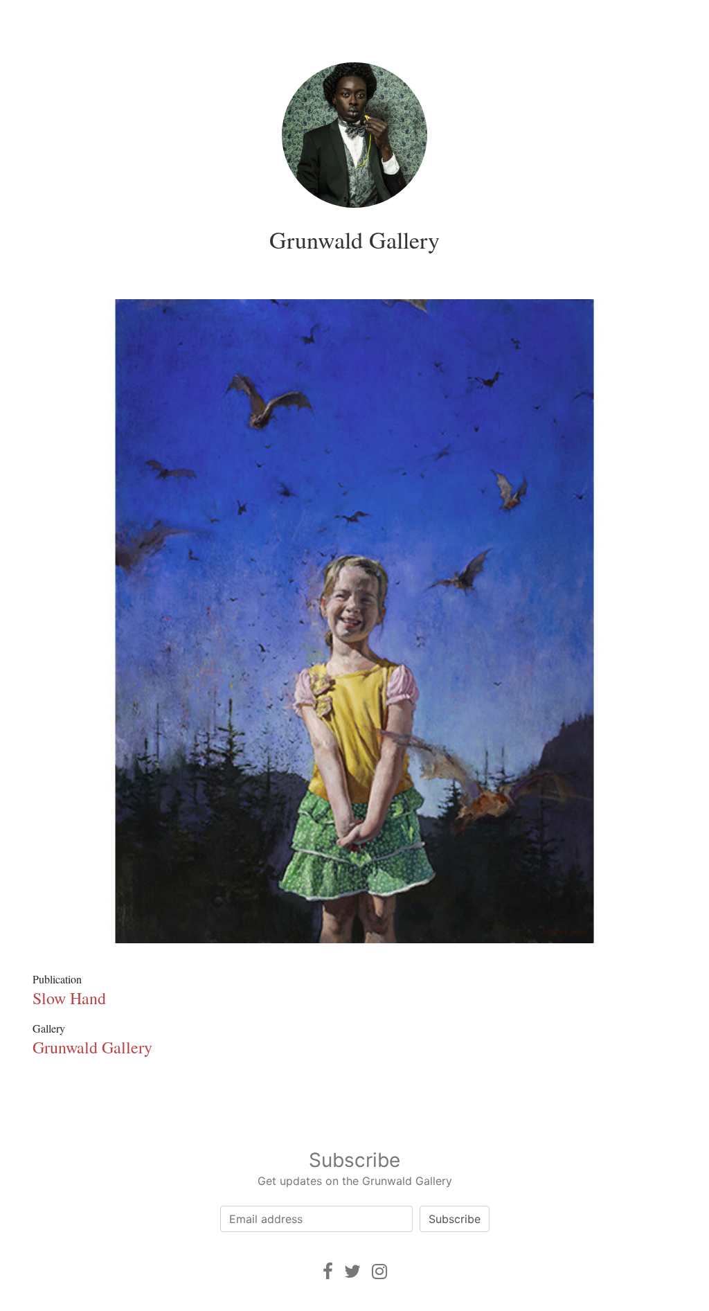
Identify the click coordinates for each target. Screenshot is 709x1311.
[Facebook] (328, 1271)
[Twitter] (352, 1271)
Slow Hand (69, 998)
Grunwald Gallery (354, 240)
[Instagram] (379, 1271)
